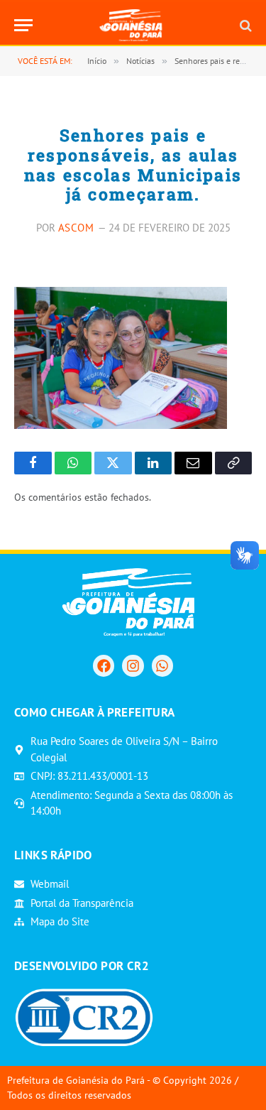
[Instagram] (132, 665)
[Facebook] (103, 665)
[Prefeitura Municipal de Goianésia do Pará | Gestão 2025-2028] (133, 25)
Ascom (76, 227)
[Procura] (244, 25)
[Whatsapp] (162, 665)
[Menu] (23, 25)
